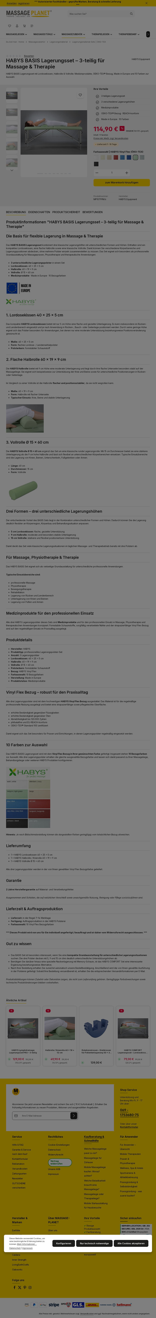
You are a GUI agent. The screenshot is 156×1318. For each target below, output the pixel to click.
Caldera (16, 1255)
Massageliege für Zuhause (93, 1160)
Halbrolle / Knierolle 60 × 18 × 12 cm (59, 1051)
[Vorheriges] (26, 132)
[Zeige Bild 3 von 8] (50, 173)
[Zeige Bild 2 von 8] (46, 173)
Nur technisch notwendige (94, 1243)
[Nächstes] (148, 34)
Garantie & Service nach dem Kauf (21, 1151)
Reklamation (18, 1163)
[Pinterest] (25, 1288)
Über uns (52, 1230)
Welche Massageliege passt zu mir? (95, 1150)
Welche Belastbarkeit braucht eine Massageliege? (94, 1184)
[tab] (16, 212)
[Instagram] (30, 1288)
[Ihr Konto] (17, 25)
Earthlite (16, 1230)
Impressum (53, 1174)
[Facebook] (15, 1288)
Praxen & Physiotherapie (127, 1161)
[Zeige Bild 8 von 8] (69, 173)
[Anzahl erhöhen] (127, 172)
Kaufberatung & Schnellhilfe (94, 1138)
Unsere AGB (54, 1169)
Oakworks (17, 1269)
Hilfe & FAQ (17, 1144)
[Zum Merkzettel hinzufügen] (80, 94)
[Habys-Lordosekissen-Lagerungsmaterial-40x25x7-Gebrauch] (54, 132)
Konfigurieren (63, 1243)
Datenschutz (54, 1149)
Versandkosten (19, 1168)
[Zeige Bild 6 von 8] (61, 173)
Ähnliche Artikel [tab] (16, 1000)
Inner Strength (19, 1259)
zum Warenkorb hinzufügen (121, 182)
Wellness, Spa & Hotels (131, 1168)
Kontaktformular (20, 1159)
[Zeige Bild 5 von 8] (58, 173)
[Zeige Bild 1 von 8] (40, 173)
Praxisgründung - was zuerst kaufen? (131, 1193)
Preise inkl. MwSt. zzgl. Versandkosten (111, 138)
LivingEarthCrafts (20, 1264)
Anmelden (12, 3)
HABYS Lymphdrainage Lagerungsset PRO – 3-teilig (23, 1051)
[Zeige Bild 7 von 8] (65, 173)
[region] (46, 132)
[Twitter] (20, 1288)
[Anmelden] (73, 1115)
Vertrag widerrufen (56, 1162)
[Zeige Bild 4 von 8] (54, 173)
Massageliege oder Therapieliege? (94, 1196)
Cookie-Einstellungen (59, 1144)
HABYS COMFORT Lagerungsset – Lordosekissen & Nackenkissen (133, 1051)
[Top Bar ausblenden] (146, 3)
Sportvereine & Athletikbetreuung (129, 1175)
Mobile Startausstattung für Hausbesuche (96, 1205)
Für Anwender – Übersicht (128, 1146)
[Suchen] (131, 13)
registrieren (24, 3)
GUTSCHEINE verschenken (19, 1185)
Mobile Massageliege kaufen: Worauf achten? (95, 1171)
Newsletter (17, 1178)
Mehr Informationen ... (27, 1244)
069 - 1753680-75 (129, 1112)
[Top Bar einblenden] (31, 25)
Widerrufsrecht (55, 1154)
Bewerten (29, 56)
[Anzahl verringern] (97, 172)
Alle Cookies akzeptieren (131, 1243)
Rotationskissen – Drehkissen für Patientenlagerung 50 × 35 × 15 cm (96, 1051)
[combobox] (97, 13)
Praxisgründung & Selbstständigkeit (129, 1184)
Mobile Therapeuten (130, 1154)
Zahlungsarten (19, 1173)
